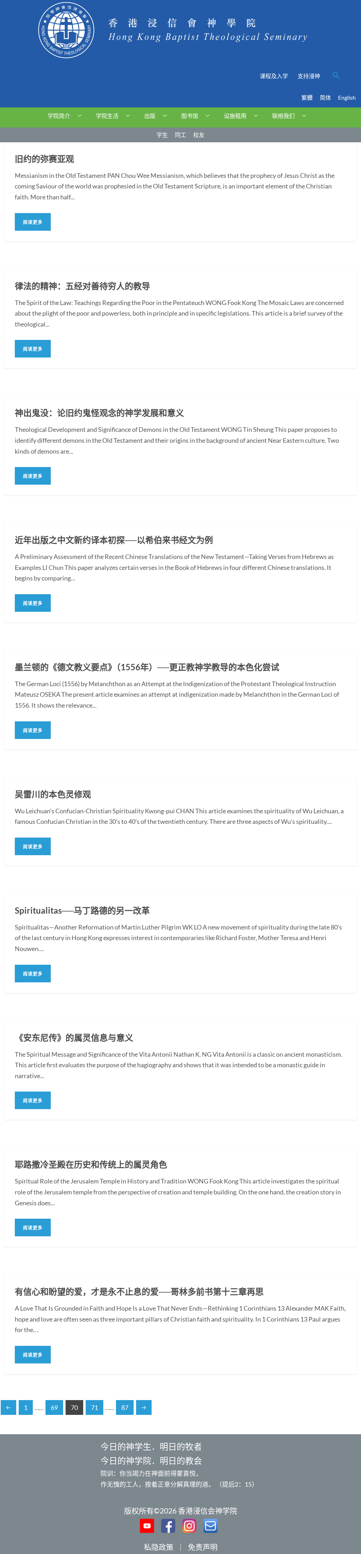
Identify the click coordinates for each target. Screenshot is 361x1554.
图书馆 (189, 115)
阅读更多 (33, 222)
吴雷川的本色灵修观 (53, 794)
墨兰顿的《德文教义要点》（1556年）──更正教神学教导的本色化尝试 (147, 667)
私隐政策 (158, 1546)
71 (94, 1407)
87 (124, 1407)
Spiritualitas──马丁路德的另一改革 (82, 910)
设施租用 (235, 115)
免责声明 (203, 1546)
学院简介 (59, 115)
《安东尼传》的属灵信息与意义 (74, 1037)
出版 (149, 115)
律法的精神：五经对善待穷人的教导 (82, 286)
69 (54, 1407)
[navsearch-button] (336, 76)
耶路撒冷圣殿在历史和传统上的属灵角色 (91, 1164)
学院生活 (107, 115)
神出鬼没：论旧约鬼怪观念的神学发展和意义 (99, 413)
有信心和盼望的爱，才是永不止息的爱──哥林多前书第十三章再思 (139, 1291)
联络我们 (283, 115)
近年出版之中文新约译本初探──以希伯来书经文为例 (114, 540)
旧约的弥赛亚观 (44, 159)
